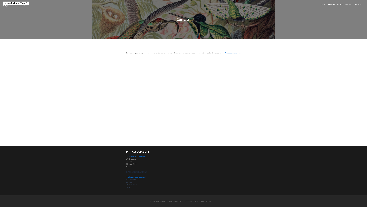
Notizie (340, 4)
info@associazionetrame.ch (232, 53)
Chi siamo (331, 4)
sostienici (358, 4)
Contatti (348, 4)
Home (323, 4)
